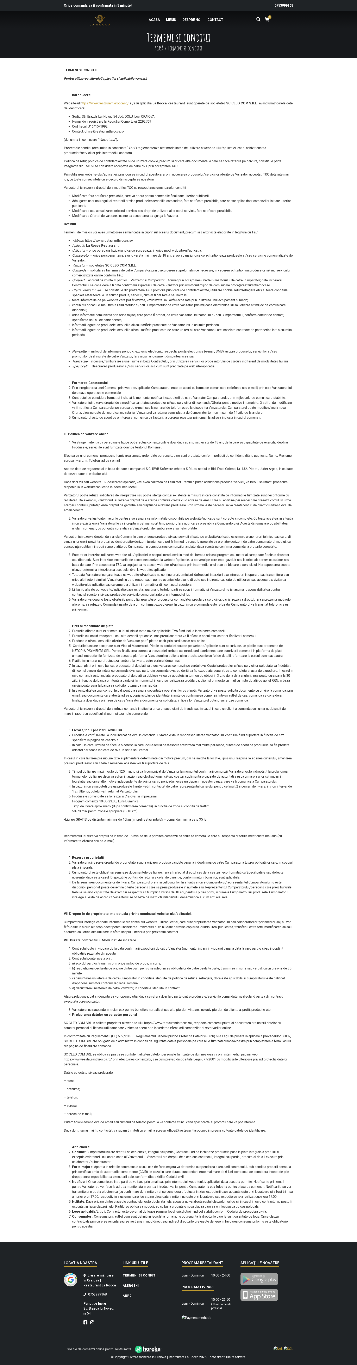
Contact (215, 20)
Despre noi (191, 20)
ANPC (127, 1296)
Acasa (154, 20)
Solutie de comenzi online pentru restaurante (99, 1349)
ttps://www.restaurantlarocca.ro (104, 103)
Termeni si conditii (140, 1275)
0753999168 (284, 5)
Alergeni (131, 1285)
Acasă (159, 48)
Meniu (171, 20)
